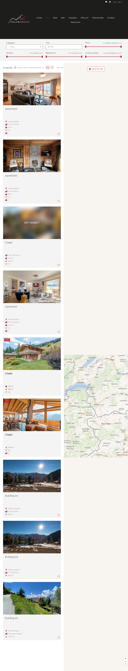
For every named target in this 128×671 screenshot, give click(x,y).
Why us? (84, 18)
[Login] (110, 2)
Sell (63, 18)
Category (10, 43)
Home (39, 18)
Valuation (72, 18)
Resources (75, 22)
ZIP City (50, 47)
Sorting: (19, 68)
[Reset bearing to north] (125, 664)
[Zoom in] (125, 658)
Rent (55, 18)
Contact (110, 18)
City (48, 43)
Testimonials (98, 18)
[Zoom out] (125, 661)
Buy (47, 18)
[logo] (18, 19)
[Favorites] (106, 2)
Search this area (97, 69)
